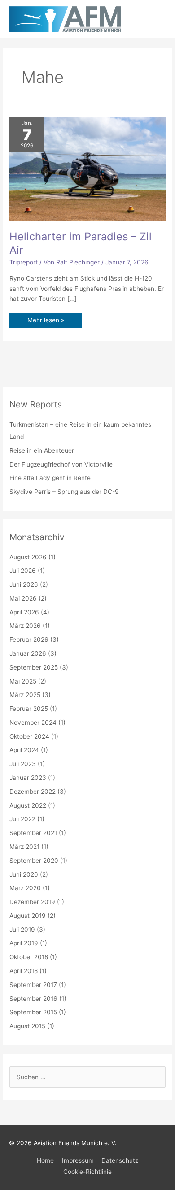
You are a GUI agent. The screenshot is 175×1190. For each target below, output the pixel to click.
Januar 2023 (27, 777)
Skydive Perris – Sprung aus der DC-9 (64, 491)
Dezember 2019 (32, 901)
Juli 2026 (22, 570)
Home (45, 1160)
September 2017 (33, 984)
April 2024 (24, 749)
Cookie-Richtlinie (87, 1171)
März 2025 (24, 694)
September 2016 (33, 998)
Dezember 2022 (32, 791)
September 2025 (33, 667)
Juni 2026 (23, 584)
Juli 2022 (22, 818)
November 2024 (33, 722)
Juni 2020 (23, 874)
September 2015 (33, 1012)
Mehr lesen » (45, 318)
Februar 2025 (28, 708)
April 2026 (24, 612)
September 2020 (33, 860)
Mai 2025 (22, 681)
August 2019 (27, 915)
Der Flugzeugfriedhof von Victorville (61, 464)
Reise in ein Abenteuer (41, 450)
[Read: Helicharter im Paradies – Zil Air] (87, 168)
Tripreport (23, 262)
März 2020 (25, 887)
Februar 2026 (28, 639)
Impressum (78, 1160)
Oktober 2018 (28, 957)
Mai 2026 (23, 598)
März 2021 (24, 846)
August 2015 (27, 1026)
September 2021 (33, 832)
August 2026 (28, 557)
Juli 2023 (22, 763)
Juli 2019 (22, 929)
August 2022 (27, 805)
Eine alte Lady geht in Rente (50, 477)
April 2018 (23, 970)
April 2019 (23, 943)
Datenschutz (119, 1160)
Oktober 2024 (29, 736)
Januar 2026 (27, 653)
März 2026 (25, 625)
